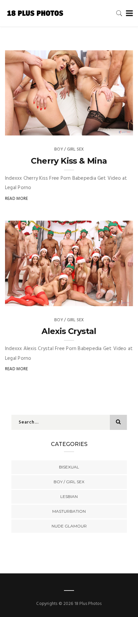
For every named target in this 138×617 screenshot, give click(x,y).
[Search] (119, 13)
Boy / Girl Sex (69, 149)
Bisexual (69, 466)
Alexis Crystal (69, 331)
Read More (16, 198)
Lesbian (69, 496)
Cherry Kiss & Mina (69, 161)
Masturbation (69, 511)
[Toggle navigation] (128, 13)
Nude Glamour (69, 525)
